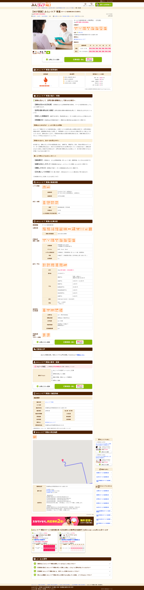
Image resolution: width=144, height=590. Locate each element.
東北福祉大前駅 (66, 16)
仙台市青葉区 (45, 16)
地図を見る (80, 32)
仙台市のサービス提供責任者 (102, 476)
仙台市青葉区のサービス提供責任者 (103, 481)
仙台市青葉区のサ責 (60, 7)
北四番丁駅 (77, 16)
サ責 (39, 7)
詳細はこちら (80, 355)
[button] (63, 460)
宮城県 (34, 16)
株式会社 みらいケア (79, 39)
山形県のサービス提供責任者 (102, 490)
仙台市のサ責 (52, 7)
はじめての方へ (35, 587)
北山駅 (55, 16)
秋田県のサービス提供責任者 (102, 503)
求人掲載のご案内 (55, 587)
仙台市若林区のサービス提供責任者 (103, 515)
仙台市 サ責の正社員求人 (65, 584)
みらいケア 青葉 (70, 7)
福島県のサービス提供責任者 (102, 494)
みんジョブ (34, 7)
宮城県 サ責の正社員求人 (52, 584)
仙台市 (38, 16)
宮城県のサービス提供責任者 (102, 472)
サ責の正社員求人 (42, 584)
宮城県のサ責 (44, 7)
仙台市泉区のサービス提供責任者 (103, 524)
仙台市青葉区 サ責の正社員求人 (79, 584)
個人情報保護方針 (47, 587)
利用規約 (41, 587)
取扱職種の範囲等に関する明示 (66, 587)
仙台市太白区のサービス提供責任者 (103, 520)
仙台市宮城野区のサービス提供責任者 (103, 511)
